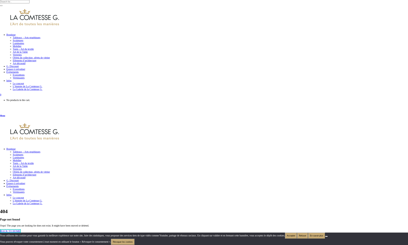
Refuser (302, 235)
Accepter (291, 235)
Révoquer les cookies (123, 242)
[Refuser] (326, 236)
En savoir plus (316, 235)
